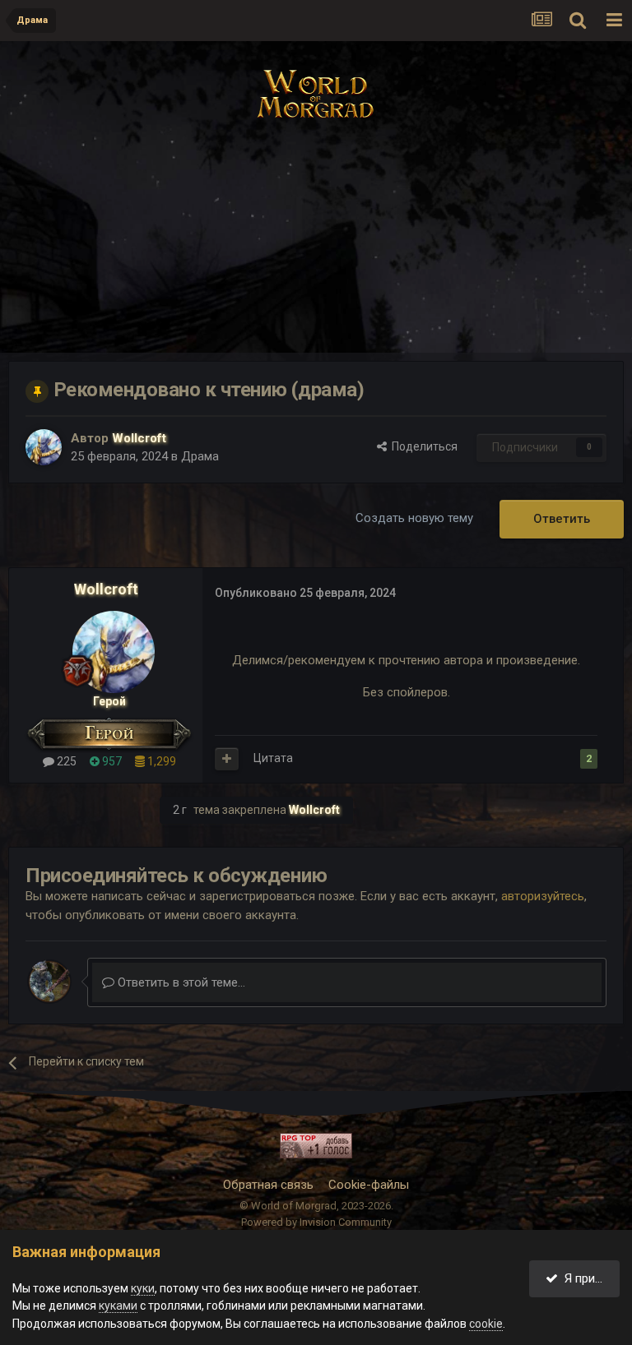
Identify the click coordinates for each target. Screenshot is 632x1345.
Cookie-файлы (368, 1184)
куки (143, 1288)
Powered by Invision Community (316, 1222)
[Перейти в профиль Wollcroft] (44, 447)
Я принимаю (589, 1278)
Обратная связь (268, 1184)
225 (65, 761)
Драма (200, 456)
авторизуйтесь (542, 896)
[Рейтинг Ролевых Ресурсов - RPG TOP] (316, 1145)
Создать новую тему (414, 518)
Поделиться (422, 446)
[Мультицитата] (227, 758)
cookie (486, 1323)
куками (118, 1305)
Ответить (561, 518)
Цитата (273, 758)
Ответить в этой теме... (179, 982)
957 (111, 761)
